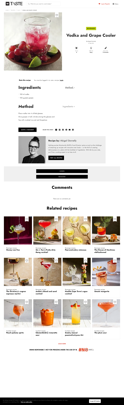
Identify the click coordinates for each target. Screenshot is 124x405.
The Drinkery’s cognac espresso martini (16, 292)
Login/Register (105, 4)
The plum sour (100, 332)
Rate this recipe (25, 80)
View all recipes (56, 158)
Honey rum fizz (13, 250)
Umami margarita (102, 291)
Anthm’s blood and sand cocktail (46, 292)
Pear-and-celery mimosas (76, 250)
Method (69, 87)
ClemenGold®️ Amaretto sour (46, 333)
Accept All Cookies (95, 401)
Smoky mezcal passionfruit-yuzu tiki (74, 333)
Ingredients (68, 106)
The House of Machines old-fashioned (104, 251)
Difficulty (91, 51)
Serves (76, 51)
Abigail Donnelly (92, 41)
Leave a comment (27, 130)
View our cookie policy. (26, 402)
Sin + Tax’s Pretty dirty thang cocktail (45, 251)
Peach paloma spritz (15, 332)
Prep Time (105, 51)
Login (61, 80)
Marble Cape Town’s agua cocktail (76, 292)
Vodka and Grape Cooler (29, 10)
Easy (18, 10)
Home (7, 10)
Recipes (13, 10)
